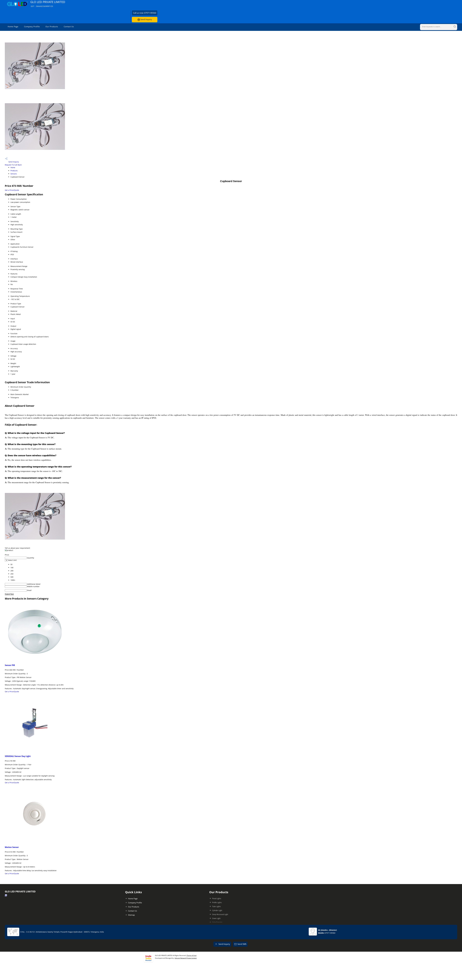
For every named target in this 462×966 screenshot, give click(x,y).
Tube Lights (216, 906)
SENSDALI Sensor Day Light (18, 756)
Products (14, 170)
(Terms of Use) (191, 955)
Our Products (51, 26)
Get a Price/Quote (12, 190)
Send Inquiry (146, 19)
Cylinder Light (217, 910)
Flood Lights (216, 898)
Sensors (13, 174)
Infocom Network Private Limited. (186, 958)
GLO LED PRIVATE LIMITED (47, 3)
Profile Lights (217, 902)
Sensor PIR (10, 665)
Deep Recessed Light (220, 914)
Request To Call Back (13, 165)
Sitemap (131, 915)
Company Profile (32, 26)
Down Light (216, 918)
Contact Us (69, 26)
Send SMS (241, 944)
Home (12, 167)
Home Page (13, 26)
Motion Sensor (12, 847)
